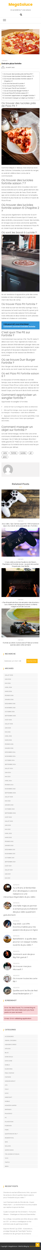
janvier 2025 (9, 748)
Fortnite (4, 60)
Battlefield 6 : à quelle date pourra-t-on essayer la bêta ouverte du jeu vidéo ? (25, 942)
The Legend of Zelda (12, 1154)
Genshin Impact (10, 1081)
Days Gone (8, 1060)
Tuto (6, 1158)
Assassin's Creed (10, 1044)
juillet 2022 (9, 821)
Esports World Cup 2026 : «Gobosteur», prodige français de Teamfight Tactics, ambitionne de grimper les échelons (18, 1231)
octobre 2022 (10, 809)
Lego (6, 1093)
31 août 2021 (10, 67)
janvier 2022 (9, 845)
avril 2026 (8, 687)
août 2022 (8, 817)
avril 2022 (8, 833)
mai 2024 (8, 776)
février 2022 (9, 841)
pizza (5, 457)
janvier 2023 (9, 805)
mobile (7, 1101)
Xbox (6, 1166)
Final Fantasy (9, 1073)
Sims (6, 1142)
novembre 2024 (10, 756)
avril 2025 (8, 736)
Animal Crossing (10, 1040)
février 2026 (9, 695)
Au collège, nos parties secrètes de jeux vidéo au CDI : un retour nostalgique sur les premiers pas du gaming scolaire (20, 1221)
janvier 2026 (9, 699)
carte (5, 453)
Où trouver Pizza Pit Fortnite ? (14, 86)
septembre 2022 (10, 813)
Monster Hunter (10, 1105)
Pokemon (8, 1125)
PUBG (7, 1129)
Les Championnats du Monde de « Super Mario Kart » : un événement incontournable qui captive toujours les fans (20, 1204)
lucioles (23, 453)
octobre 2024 (10, 760)
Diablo (7, 1064)
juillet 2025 (9, 724)
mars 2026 (8, 691)
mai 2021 (7, 878)
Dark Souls (9, 1056)
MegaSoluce (21, 4)
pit (31, 453)
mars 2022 (8, 837)
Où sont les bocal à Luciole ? (14, 83)
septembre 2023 (10, 793)
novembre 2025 (10, 707)
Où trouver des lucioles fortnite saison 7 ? (19, 76)
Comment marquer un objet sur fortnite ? (19, 98)
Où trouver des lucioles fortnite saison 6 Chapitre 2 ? (18, 80)
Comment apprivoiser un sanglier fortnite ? (19, 95)
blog (7, 1052)
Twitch (7, 1162)
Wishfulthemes (35, 1246)
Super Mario (9, 1150)
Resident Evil (9, 1138)
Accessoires (9, 1036)
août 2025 (8, 719)
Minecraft (8, 1097)
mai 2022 (7, 829)
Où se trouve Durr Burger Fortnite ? (16, 91)
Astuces (16, 885)
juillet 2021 (9, 870)
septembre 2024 (10, 764)
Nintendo (8, 1109)
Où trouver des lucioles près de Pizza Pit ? (18, 74)
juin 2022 (8, 825)
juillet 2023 (9, 797)
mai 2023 (7, 801)
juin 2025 (8, 728)
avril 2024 (8, 780)
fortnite (13, 453)
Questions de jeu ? (11, 1133)
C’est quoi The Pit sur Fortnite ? (15, 88)
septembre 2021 (10, 861)
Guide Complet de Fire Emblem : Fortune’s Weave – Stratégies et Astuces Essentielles (19, 1213)
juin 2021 (8, 874)
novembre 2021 (10, 853)
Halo (6, 1089)
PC (6, 1117)
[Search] (21, 14)
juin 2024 (8, 772)
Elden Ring (8, 1069)
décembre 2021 (10, 849)
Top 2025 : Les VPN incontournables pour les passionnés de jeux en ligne (25, 927)
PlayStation (9, 1121)
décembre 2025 (10, 703)
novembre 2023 (10, 788)
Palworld (8, 1113)
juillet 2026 (9, 675)
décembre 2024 (10, 752)
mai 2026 (7, 683)
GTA (6, 1085)
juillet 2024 (9, 768)
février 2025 (9, 744)
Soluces (16, 951)
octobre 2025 (9, 711)
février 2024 (9, 784)
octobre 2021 (9, 857)
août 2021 (8, 866)
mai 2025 (7, 732)
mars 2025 (8, 740)
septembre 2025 (10, 715)
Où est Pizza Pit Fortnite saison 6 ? (16, 93)
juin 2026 (8, 679)
